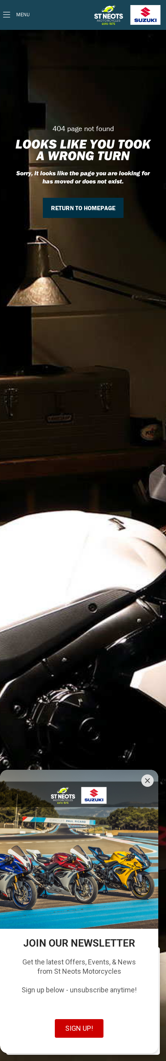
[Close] (147, 780)
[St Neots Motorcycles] (128, 15)
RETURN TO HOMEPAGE (83, 208)
